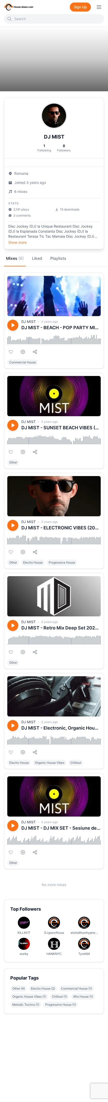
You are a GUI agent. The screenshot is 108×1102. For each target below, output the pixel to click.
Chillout (75, 763)
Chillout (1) (59, 996)
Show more (17, 242)
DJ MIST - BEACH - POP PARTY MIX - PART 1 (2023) (61, 327)
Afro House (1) (83, 996)
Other (13, 462)
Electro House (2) (43, 988)
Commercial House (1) (76, 988)
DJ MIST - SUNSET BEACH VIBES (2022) (61, 427)
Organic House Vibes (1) (29, 996)
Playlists (58, 258)
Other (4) (18, 988)
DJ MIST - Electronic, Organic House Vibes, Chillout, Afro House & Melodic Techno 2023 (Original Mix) (61, 728)
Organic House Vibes (49, 763)
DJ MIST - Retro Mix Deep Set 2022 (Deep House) (61, 627)
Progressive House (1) (60, 1004)
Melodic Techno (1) (25, 1004)
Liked (37, 258)
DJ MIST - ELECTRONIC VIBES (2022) (61, 527)
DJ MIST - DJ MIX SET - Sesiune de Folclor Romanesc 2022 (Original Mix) (61, 828)
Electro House (33, 562)
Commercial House (22, 362)
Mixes (15, 258)
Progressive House (62, 562)
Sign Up (80, 7)
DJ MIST (28, 321)
